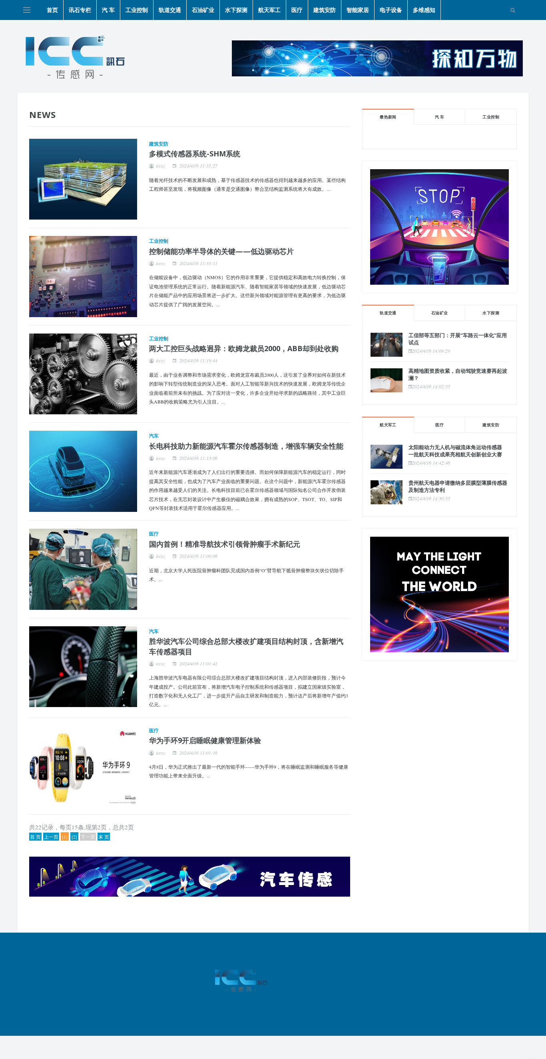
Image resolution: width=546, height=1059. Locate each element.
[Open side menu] (26, 10)
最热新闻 (388, 117)
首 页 (35, 836)
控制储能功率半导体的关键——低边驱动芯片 (221, 251)
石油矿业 (203, 10)
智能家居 (358, 10)
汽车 (154, 435)
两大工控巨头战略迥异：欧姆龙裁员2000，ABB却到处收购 (244, 348)
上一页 (51, 836)
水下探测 (236, 10)
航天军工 (269, 10)
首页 (52, 10)
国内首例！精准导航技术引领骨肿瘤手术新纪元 (224, 544)
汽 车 (108, 10)
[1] (65, 836)
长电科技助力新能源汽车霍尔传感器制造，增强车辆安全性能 (246, 446)
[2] (74, 836)
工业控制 (137, 10)
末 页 (103, 836)
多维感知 (424, 10)
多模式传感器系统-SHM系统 (194, 153)
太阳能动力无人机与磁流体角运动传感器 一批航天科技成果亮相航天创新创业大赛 (455, 451)
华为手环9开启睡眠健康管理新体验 (205, 740)
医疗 (297, 10)
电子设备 (391, 10)
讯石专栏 (80, 10)
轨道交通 (170, 10)
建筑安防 (324, 10)
